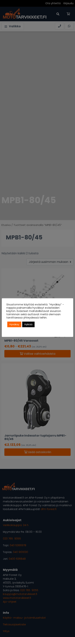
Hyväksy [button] (14, 324)
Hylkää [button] (28, 324)
